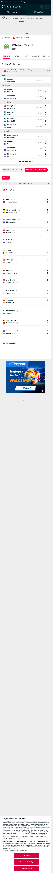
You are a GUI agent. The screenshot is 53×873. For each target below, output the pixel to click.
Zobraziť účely (26, 868)
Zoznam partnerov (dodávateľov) (15, 851)
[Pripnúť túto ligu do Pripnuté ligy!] (32, 45)
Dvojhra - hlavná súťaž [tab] (36, 170)
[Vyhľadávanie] (42, 7)
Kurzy (16, 56)
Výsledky (36, 56)
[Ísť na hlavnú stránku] (13, 6)
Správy (25, 56)
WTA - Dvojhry (22, 38)
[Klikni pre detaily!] (25, 80)
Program (47, 56)
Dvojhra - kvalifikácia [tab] (12, 170)
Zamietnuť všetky (26, 862)
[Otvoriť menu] (47, 7)
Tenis (7, 38)
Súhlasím (26, 855)
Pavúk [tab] (5, 178)
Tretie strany (17, 838)
